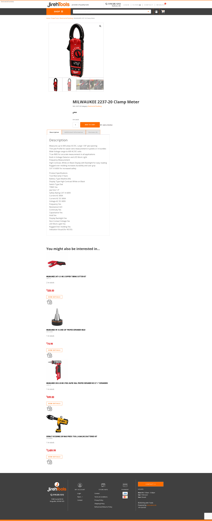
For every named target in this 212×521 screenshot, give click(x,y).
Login (126, 5)
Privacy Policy (99, 500)
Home (48, 18)
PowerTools (55, 18)
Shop (57, 11)
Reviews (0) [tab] (93, 132)
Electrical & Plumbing (66, 18)
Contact (148, 5)
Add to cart (90, 125)
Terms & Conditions (101, 497)
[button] (100, 26)
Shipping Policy (99, 504)
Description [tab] (54, 132)
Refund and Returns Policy (103, 507)
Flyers (136, 5)
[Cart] (162, 11)
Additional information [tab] (73, 132)
